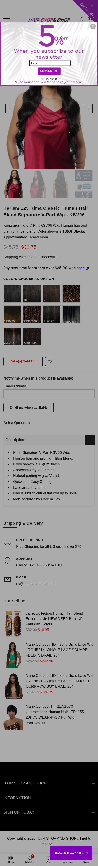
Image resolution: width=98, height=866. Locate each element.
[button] (93, 26)
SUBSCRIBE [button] (49, 71)
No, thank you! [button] (50, 78)
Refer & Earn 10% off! (71, 853)
